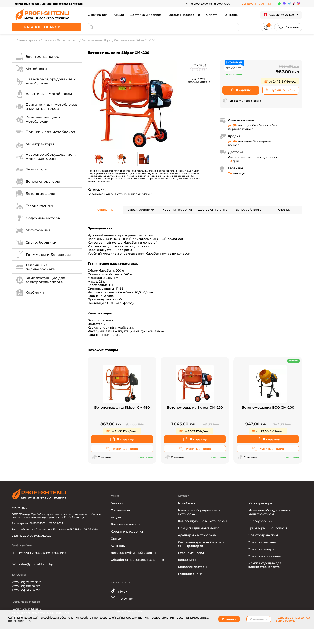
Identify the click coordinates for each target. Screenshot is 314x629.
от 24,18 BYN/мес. (282, 81)
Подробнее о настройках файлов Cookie (293, 619)
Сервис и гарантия (256, 3)
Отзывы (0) (198, 65)
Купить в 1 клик (283, 90)
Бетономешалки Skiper (133, 194)
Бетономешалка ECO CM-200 (268, 408)
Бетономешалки (101, 194)
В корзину (243, 90)
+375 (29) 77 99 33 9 (26, 582)
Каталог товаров (42, 27)
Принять (229, 619)
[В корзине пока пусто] (288, 27)
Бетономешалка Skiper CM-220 (195, 408)
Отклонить (258, 619)
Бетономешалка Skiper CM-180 (122, 408)
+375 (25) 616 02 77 (26, 590)
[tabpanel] (133, 105)
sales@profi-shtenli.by (35, 564)
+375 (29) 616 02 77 (26, 586)
